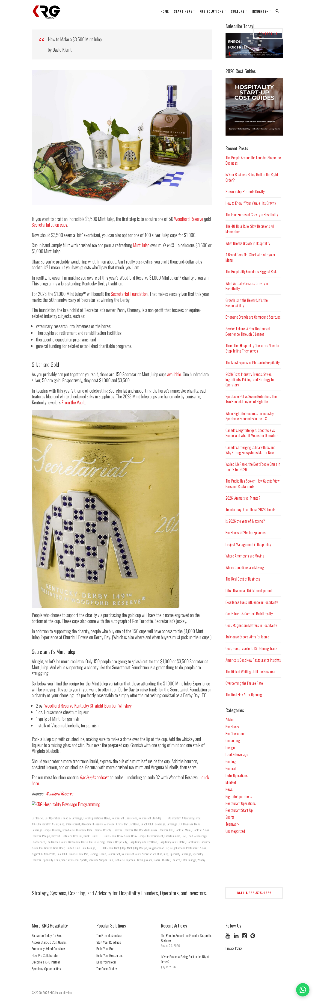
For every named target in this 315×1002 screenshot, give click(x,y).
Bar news (134, 823)
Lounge (91, 847)
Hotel (182, 841)
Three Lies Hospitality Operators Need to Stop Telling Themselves (252, 348)
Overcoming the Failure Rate (244, 683)
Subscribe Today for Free (47, 935)
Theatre (176, 859)
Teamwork (232, 824)
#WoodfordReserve (92, 823)
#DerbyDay (174, 817)
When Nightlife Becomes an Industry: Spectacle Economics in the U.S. (250, 416)
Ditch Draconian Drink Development (249, 590)
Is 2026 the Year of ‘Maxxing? (245, 521)
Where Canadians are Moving (245, 567)
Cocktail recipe (41, 835)
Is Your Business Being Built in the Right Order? (252, 177)
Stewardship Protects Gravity (245, 191)
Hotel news (193, 841)
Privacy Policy (234, 948)
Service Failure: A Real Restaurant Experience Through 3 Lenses (248, 331)
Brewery (56, 829)
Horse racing (96, 841)
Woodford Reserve (188, 218)
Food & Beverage (72, 817)
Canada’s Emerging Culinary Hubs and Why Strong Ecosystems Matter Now (250, 450)
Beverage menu (191, 823)
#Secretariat (73, 823)
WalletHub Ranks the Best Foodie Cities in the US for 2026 (253, 466)
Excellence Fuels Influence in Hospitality (252, 602)
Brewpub (81, 829)
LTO (99, 847)
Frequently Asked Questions (48, 948)
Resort (102, 853)
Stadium (93, 859)
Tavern (156, 859)
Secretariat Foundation (129, 293)
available (174, 374)
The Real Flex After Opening (244, 694)
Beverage (160, 823)
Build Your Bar (105, 948)
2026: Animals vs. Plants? (243, 498)
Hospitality (121, 841)
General (231, 768)
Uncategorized (235, 831)
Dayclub (55, 835)
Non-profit (49, 853)
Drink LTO (96, 835)
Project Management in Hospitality (248, 544)
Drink (86, 835)
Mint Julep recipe (137, 847)
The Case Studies (106, 968)
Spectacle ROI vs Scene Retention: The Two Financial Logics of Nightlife (251, 399)
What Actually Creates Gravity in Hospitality (247, 286)
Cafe (89, 829)
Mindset (231, 782)
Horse (84, 841)
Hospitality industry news (143, 841)
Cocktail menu (183, 829)
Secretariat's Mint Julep (155, 853)
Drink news (123, 835)
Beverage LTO (174, 823)
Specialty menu (70, 859)
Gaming (231, 761)
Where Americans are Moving (245, 556)
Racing (94, 853)
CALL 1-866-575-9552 (254, 892)
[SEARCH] (277, 12)
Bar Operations (53, 817)
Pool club (62, 853)
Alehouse (109, 823)
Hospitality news (168, 841)
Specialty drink (51, 859)
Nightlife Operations (239, 796)
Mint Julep (141, 245)
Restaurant (114, 853)
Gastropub (74, 841)
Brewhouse (68, 829)
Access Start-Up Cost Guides (49, 942)
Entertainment (172, 835)
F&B (184, 835)
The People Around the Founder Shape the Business (253, 160)
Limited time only (76, 847)
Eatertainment (155, 835)
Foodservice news (57, 841)
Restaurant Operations (124, 817)
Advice (230, 719)
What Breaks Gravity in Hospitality (248, 243)
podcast (94, 777)
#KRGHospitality (41, 823)
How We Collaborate (45, 955)
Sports (83, 859)
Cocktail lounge (148, 829)
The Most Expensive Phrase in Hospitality (252, 362)
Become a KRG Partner (46, 961)
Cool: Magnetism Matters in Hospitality (251, 625)
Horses (110, 841)
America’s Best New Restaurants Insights (253, 660)
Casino (98, 829)
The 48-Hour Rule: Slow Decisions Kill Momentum (250, 228)
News (107, 817)
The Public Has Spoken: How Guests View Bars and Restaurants (252, 483)
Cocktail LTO (166, 829)
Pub (86, 853)
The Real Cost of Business (243, 579)
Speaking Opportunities (46, 968)
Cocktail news (201, 829)
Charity (107, 829)
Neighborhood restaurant (184, 847)
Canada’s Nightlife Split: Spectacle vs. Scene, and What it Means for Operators (252, 432)
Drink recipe (138, 835)
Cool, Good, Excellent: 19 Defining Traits (251, 648)
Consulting (233, 740)
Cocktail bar (131, 829)
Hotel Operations (93, 817)
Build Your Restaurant (109, 955)
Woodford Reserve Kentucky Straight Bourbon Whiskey (88, 705)
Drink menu (109, 835)
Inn (41, 847)
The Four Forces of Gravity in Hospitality (252, 214)
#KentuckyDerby (191, 817)
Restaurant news (131, 853)
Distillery (67, 835)
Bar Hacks (37, 817)
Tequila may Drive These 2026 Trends (251, 509)
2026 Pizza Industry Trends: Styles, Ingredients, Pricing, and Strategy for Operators (250, 379)
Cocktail (117, 829)
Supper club (106, 859)
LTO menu (107, 847)
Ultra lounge (188, 859)
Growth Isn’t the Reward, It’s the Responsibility (247, 302)
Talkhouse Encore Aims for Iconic (247, 637)
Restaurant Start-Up (150, 817)
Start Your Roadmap (108, 942)
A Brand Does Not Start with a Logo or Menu (250, 257)
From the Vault (73, 402)
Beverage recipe (41, 829)
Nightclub (37, 853)
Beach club (147, 823)
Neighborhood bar (158, 847)
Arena (119, 823)
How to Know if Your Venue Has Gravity (251, 203)
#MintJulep (58, 823)
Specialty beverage (180, 853)
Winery (201, 859)
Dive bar (77, 835)
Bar (126, 823)
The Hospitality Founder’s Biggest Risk (251, 271)
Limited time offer (54, 847)
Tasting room (144, 859)
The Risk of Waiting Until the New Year (251, 671)
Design (230, 747)
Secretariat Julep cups (49, 224)
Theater (166, 859)
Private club (76, 853)
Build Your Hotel (106, 961)
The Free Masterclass (109, 935)
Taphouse (119, 859)
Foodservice (38, 841)
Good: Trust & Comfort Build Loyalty (249, 614)
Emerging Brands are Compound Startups (253, 317)
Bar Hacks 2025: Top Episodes (246, 532)
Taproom (131, 859)
